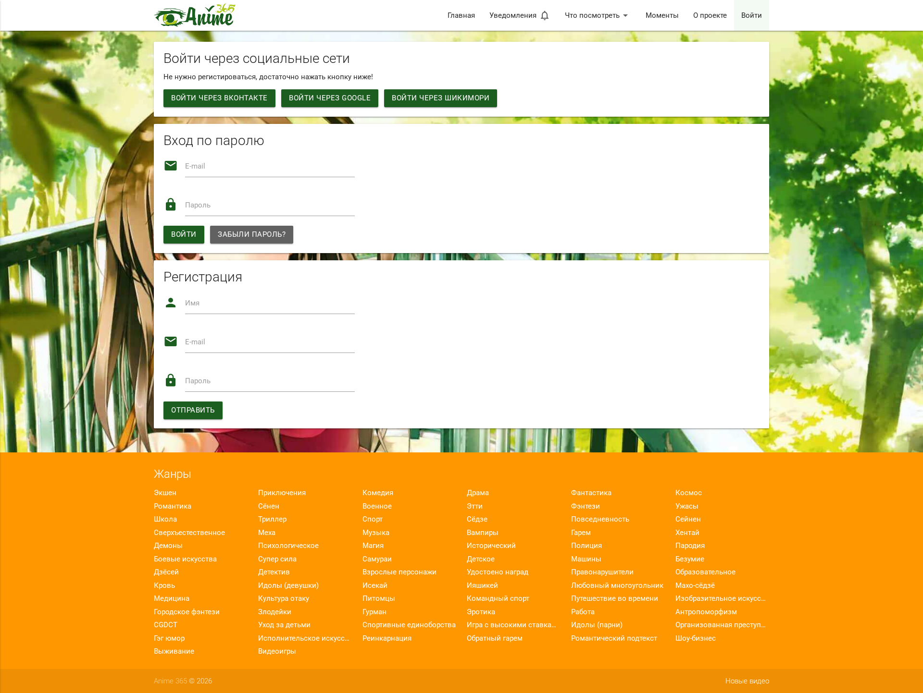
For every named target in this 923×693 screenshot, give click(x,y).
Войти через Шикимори (440, 98)
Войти (751, 15)
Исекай (374, 585)
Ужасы (686, 506)
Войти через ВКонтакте (219, 98)
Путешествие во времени (614, 598)
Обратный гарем (495, 638)
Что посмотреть (598, 15)
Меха (266, 532)
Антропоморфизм (706, 612)
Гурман (374, 612)
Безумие (689, 559)
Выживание (174, 651)
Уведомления (519, 15)
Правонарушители (602, 572)
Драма (478, 492)
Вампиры (483, 532)
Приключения (282, 492)
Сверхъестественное (189, 532)
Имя (192, 303)
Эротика (481, 612)
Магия (373, 545)
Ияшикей (482, 585)
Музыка (375, 532)
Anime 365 (170, 681)
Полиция (586, 545)
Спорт (372, 519)
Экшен (165, 492)
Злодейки (274, 612)
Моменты (662, 15)
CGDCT (165, 624)
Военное (377, 506)
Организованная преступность (722, 624)
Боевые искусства (185, 559)
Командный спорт (498, 598)
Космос (688, 492)
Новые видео (747, 681)
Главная (461, 15)
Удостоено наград (497, 572)
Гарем (581, 532)
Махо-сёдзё (695, 585)
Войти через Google (330, 98)
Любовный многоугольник (617, 585)
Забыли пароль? (252, 234)
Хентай (687, 532)
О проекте (710, 15)
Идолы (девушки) (288, 585)
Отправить (193, 410)
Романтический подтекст (614, 638)
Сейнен (688, 519)
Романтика (172, 506)
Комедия (377, 492)
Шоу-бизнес (695, 638)
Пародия (690, 545)
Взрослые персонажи (399, 572)
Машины (586, 559)
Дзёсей (166, 572)
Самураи (377, 559)
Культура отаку (283, 598)
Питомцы (378, 598)
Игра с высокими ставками (514, 624)
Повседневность (600, 519)
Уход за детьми (284, 624)
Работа (583, 612)
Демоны (168, 545)
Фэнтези (585, 506)
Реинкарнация (387, 638)
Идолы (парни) (597, 624)
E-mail (195, 166)
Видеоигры (277, 651)
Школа (165, 519)
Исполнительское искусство (305, 638)
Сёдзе (477, 519)
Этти (475, 506)
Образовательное (705, 572)
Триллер (272, 519)
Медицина (171, 598)
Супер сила (277, 559)
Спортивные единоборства (409, 624)
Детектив (274, 572)
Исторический (491, 545)
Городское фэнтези (187, 612)
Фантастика (591, 492)
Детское (481, 559)
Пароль (198, 205)
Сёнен (268, 506)
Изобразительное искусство (722, 598)
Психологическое (288, 545)
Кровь (164, 585)
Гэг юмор (169, 638)
